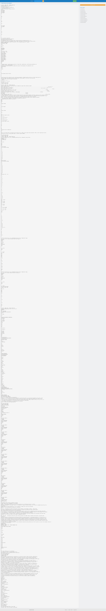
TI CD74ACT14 (82, 8)
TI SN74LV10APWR (83, 22)
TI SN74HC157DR (82, 11)
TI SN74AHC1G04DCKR (83, 13)
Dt (31, 1)
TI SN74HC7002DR (83, 12)
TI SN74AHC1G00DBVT (83, 21)
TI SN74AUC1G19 (82, 17)
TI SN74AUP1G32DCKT (83, 18)
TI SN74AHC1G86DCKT (83, 16)
